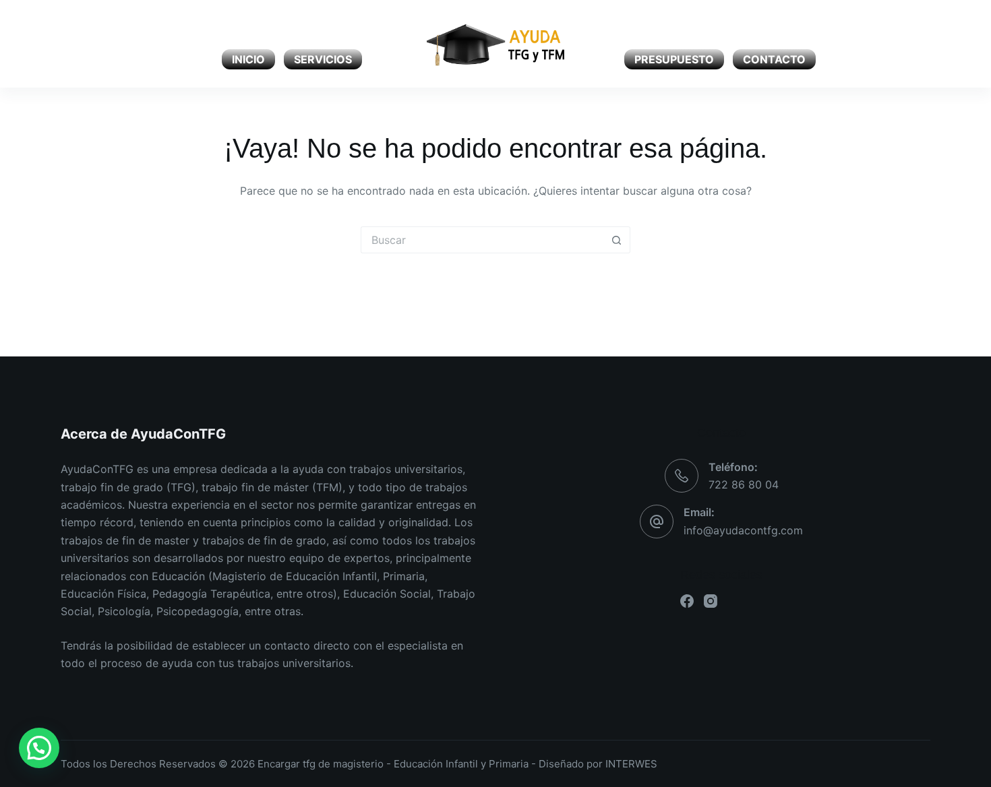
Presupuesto (674, 59)
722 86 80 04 (744, 484)
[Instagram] (89, 44)
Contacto (774, 59)
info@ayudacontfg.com (743, 530)
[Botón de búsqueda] (616, 239)
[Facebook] (66, 44)
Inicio (248, 59)
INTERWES (631, 763)
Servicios (323, 59)
